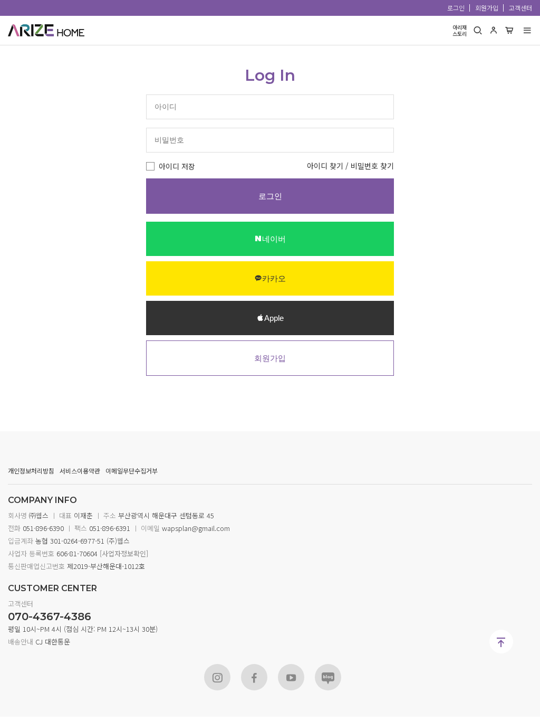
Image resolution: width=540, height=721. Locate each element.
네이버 (274, 238)
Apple (274, 318)
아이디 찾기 (325, 165)
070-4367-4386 (49, 616)
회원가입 (486, 7)
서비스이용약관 (80, 470)
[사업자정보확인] (123, 553)
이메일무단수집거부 (131, 470)
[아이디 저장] (150, 166)
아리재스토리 (459, 30)
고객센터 (520, 7)
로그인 (456, 7)
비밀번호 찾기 (372, 165)
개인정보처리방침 (31, 470)
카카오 (274, 278)
